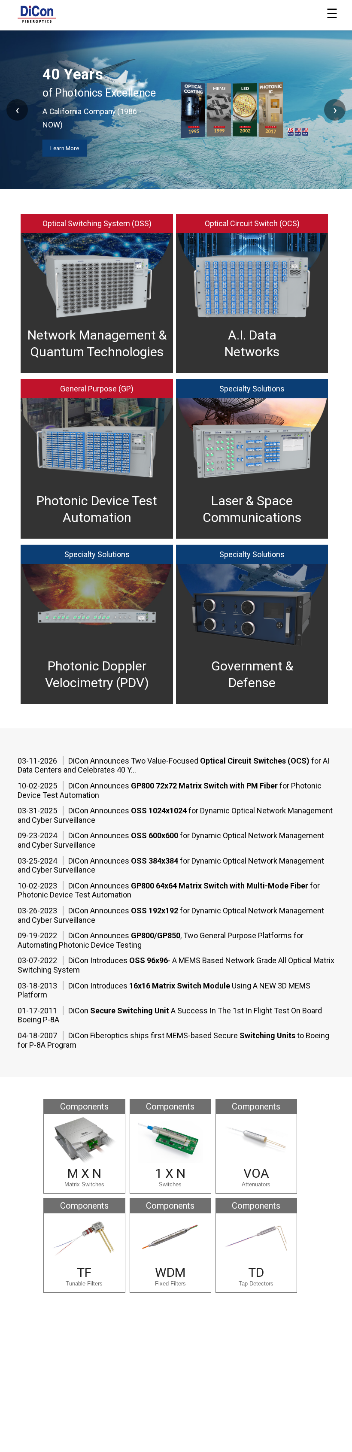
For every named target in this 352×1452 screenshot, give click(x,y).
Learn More (173, 161)
